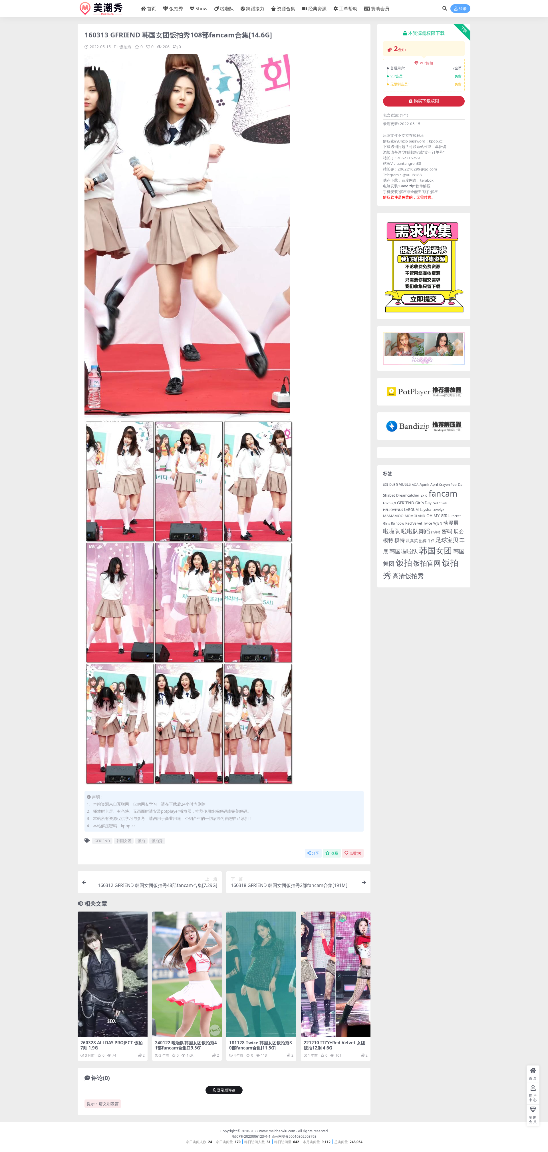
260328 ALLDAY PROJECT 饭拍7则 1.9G (111, 1045)
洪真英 (412, 540)
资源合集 (286, 8)
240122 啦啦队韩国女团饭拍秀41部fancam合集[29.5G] (186, 1045)
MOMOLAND (415, 515)
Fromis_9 (389, 503)
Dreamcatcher (407, 495)
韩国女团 (123, 840)
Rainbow (397, 523)
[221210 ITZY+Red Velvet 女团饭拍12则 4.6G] (336, 974)
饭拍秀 (176, 8)
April (434, 484)
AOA (415, 484)
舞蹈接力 (255, 8)
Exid (424, 495)
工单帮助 (348, 8)
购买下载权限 (426, 101)
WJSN (437, 523)
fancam (443, 493)
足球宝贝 (447, 540)
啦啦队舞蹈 (415, 531)
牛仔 (431, 541)
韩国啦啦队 (403, 551)
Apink (424, 484)
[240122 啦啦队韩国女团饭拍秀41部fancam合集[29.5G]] (187, 974)
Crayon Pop (448, 484)
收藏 (334, 853)
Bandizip (406, 185)
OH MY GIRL (438, 515)
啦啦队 (227, 8)
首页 (151, 8)
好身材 (435, 532)
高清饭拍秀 (408, 575)
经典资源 (317, 8)
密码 (447, 531)
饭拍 (141, 840)
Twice (427, 523)
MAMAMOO (393, 515)
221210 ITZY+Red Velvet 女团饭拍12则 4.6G (334, 1045)
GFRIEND (102, 840)
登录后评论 (226, 1090)
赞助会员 (380, 8)
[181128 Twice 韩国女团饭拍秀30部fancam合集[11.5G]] (261, 974)
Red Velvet (413, 523)
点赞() (355, 853)
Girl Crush (440, 503)
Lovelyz (438, 509)
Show (201, 8)
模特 (399, 540)
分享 (315, 853)
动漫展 (451, 522)
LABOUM (411, 509)
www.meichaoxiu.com (277, 1131)
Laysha (425, 509)
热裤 (422, 540)
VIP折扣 (426, 63)
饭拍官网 (427, 563)
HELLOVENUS (393, 509)
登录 (463, 9)
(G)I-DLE (389, 484)
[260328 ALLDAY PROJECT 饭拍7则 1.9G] (113, 974)
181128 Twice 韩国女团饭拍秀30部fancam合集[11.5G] (260, 1045)
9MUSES (403, 484)
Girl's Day (423, 502)
